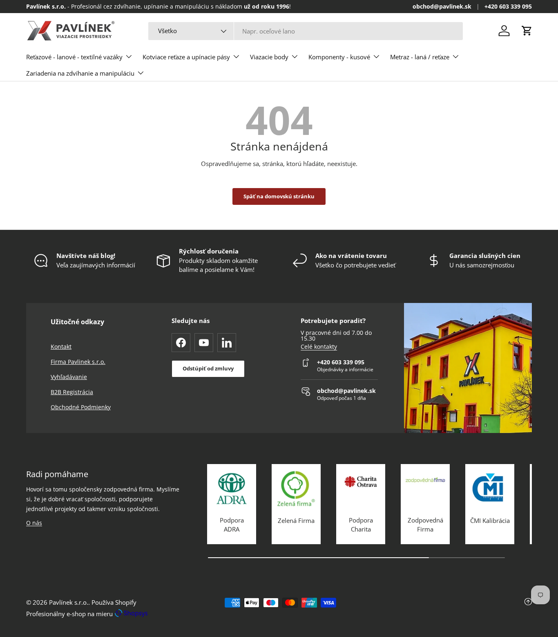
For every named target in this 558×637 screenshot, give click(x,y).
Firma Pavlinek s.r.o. (78, 362)
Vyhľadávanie (69, 377)
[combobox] (305, 31)
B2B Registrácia (72, 392)
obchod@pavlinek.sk (442, 6)
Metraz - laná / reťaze (419, 57)
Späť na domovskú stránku (279, 196)
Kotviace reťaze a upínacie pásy (186, 57)
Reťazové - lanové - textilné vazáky (74, 57)
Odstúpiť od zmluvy (208, 368)
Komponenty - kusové (339, 57)
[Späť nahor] (447, 608)
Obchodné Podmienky (81, 407)
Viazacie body (269, 57)
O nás (34, 523)
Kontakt (61, 346)
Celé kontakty (319, 347)
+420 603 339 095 (508, 6)
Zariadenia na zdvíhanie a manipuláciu (80, 73)
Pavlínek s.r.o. (68, 602)
